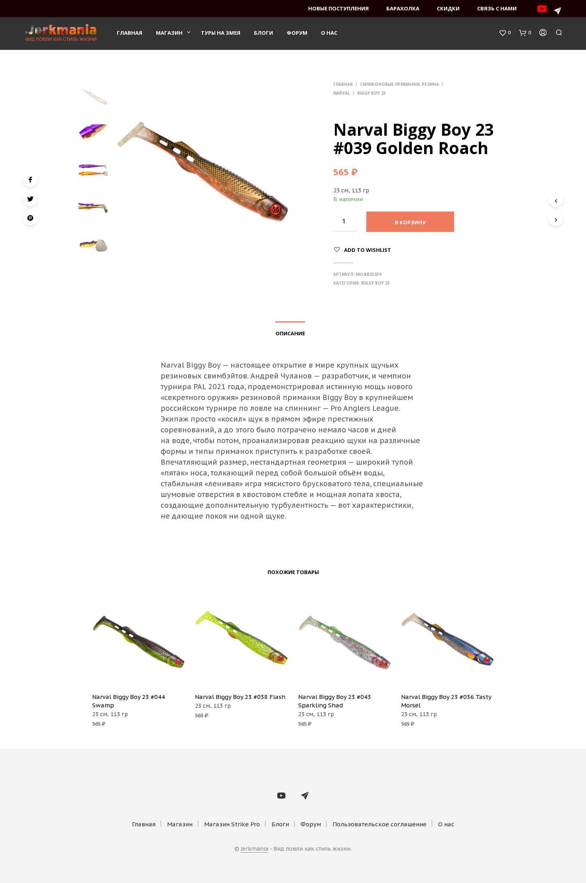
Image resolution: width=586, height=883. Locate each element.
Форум (297, 32)
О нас (329, 32)
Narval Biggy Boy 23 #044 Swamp (128, 701)
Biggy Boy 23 (371, 93)
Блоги (263, 32)
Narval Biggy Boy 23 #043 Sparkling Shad (334, 701)
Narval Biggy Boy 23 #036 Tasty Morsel (446, 701)
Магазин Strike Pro (232, 824)
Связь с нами (497, 8)
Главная (129, 32)
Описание (290, 333)
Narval (341, 93)
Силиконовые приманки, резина (399, 84)
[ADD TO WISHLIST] (138, 675)
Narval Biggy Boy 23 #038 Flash (240, 697)
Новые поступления (338, 8)
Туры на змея (220, 32)
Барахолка (402, 8)
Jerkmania (254, 849)
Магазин (169, 32)
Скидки (448, 8)
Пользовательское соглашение (379, 824)
